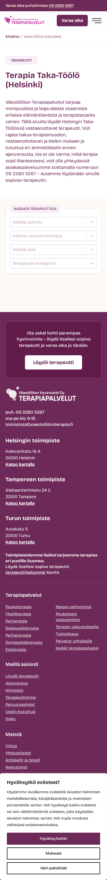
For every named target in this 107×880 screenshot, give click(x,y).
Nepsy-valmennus (73, 606)
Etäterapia (15, 649)
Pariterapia (16, 621)
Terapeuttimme (20, 697)
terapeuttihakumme (25, 572)
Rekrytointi (16, 767)
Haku (10, 718)
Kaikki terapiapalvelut (77, 648)
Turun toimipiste (27, 518)
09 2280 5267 (61, 5)
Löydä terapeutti (22, 676)
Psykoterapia (18, 606)
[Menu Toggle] (97, 20)
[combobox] (49, 222)
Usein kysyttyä (20, 711)
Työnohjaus (67, 633)
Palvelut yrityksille (74, 641)
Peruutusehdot (20, 704)
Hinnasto (14, 690)
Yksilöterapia (18, 613)
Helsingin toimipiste (32, 440)
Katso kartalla (20, 464)
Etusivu (12, 37)
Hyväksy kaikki (53, 838)
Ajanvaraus (16, 683)
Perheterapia (18, 635)
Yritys (11, 745)
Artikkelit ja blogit (22, 760)
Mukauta (53, 853)
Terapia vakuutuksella (77, 626)
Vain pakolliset (53, 868)
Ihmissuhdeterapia (24, 642)
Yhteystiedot (18, 753)
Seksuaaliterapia (22, 628)
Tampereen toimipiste (35, 479)
